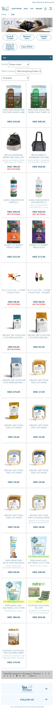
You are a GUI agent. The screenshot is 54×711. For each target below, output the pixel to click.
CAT (32, 8)
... (27, 676)
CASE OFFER (16, 8)
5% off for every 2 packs (39, 556)
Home (4, 14)
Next (31, 676)
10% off (39, 602)
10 (23, 676)
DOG (26, 8)
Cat (12, 14)
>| (35, 676)
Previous (37, 674)
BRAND (39, 8)
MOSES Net (40, 707)
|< (32, 674)
